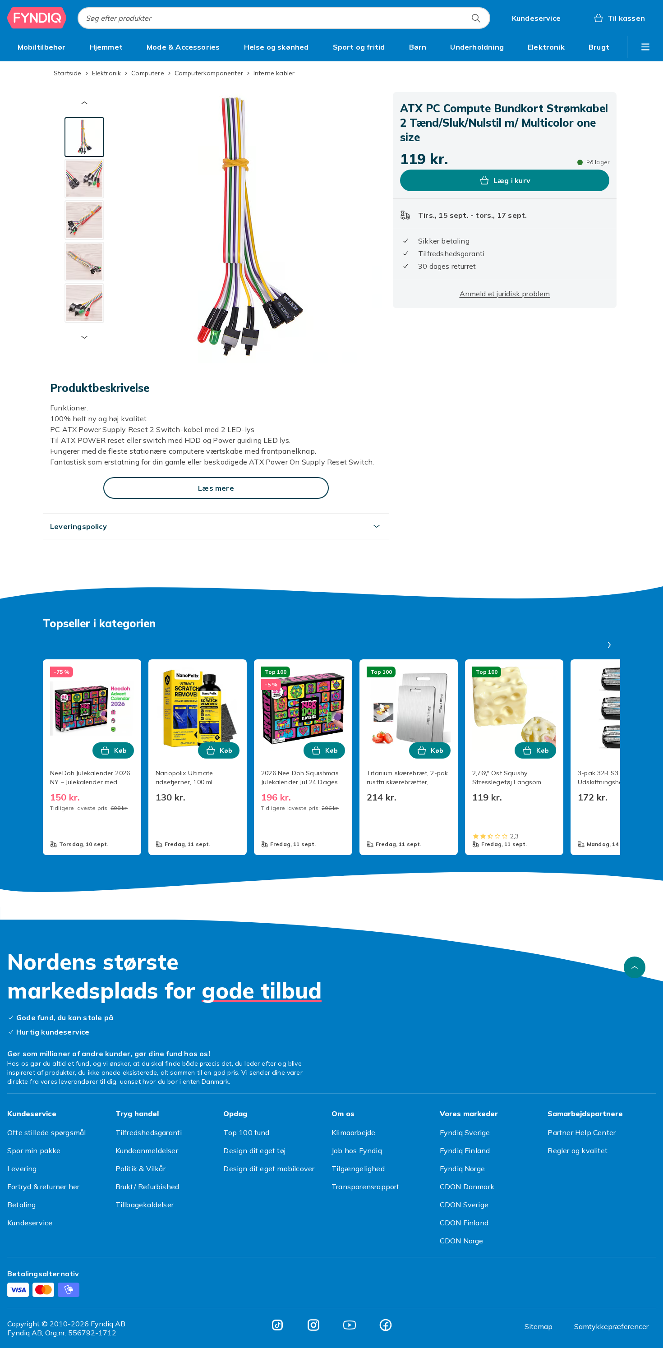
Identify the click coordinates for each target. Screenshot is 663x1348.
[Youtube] (349, 1325)
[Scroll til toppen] (634, 967)
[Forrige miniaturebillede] (84, 103)
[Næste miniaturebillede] (84, 337)
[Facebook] (385, 1325)
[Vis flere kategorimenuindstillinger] (645, 47)
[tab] (84, 137)
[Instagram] (313, 1325)
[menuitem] (42, 47)
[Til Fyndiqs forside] (37, 18)
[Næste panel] (609, 645)
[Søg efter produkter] (476, 18)
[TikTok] (277, 1325)
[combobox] (284, 18)
